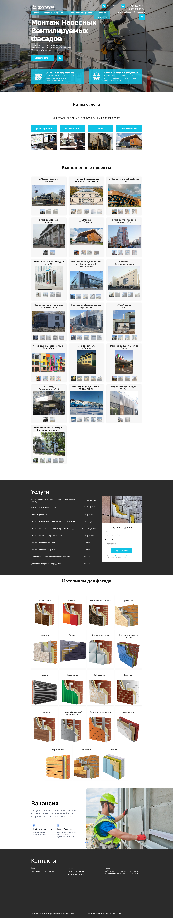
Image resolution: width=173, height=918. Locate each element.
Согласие (129, 556)
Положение (118, 556)
